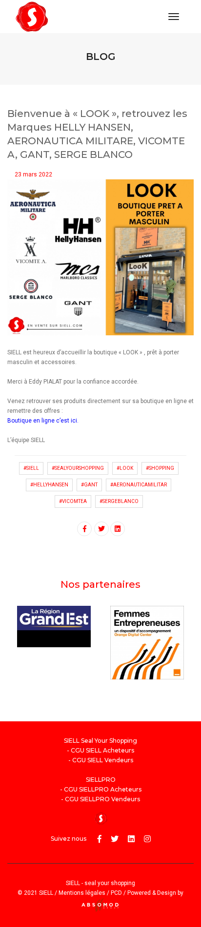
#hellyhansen (49, 484)
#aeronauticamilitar (138, 484)
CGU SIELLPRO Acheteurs (102, 789)
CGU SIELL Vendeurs (102, 760)
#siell (31, 468)
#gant (89, 484)
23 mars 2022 (33, 174)
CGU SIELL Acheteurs (102, 750)
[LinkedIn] (131, 839)
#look (125, 468)
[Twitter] (115, 839)
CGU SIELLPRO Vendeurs (102, 799)
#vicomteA (73, 501)
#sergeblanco (119, 501)
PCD (116, 892)
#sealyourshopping (78, 468)
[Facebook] (99, 839)
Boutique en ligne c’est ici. (43, 420)
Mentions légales (82, 892)
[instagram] (147, 839)
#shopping (160, 468)
